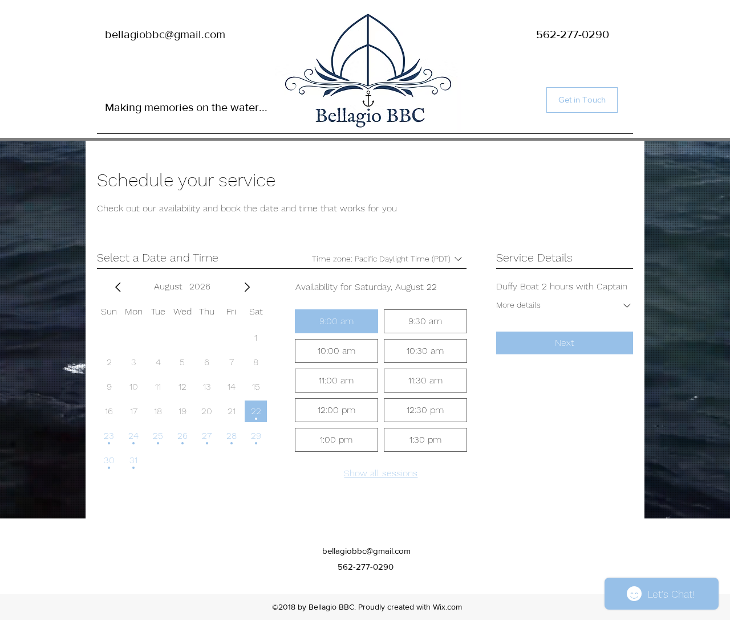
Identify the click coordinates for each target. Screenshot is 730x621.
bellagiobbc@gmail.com (165, 34)
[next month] (247, 287)
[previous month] (118, 287)
